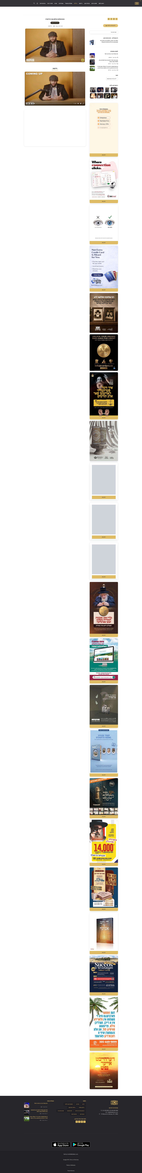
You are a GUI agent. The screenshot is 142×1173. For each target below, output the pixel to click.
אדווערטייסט (42, 3)
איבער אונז (82, 1114)
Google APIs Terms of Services (71, 1159)
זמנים (56, 3)
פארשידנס (61, 3)
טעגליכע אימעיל (68, 3)
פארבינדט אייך (61, 1110)
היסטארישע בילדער (69, 1104)
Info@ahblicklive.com (113, 1112)
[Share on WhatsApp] (77, 1122)
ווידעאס (80, 3)
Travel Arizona (70, 1170)
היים (83, 1104)
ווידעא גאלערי (81, 1107)
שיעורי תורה (50, 3)
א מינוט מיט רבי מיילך (79, 1110)
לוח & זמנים (69, 1110)
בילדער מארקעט (72, 1107)
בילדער (75, 3)
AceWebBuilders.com (73, 1154)
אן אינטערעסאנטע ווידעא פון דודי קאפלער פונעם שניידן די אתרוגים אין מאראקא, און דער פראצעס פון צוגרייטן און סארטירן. (107, 68)
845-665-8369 (114, 1110)
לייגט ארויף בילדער (111, 25)
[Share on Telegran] (79, 1122)
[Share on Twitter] (84, 1122)
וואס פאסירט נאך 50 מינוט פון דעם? (111, 53)
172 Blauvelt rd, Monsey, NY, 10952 (109, 1114)
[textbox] (104, 32)
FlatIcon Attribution (70, 1165)
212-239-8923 (105, 1110)
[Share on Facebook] (82, 1122)
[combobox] (104, 32)
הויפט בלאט (101, 3)
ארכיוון (77, 1104)
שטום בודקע (94, 3)
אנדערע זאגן (87, 3)
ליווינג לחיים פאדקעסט (55, 22)
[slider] (53, 103)
